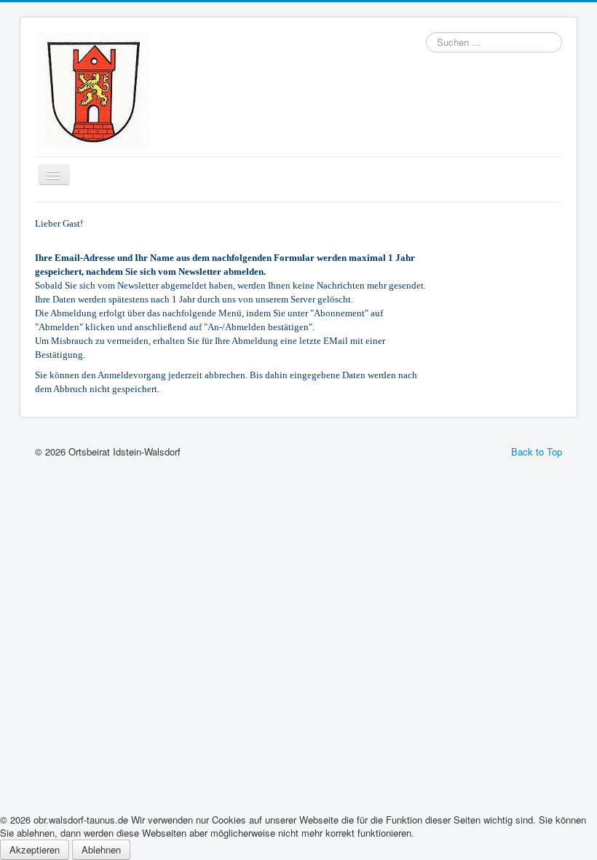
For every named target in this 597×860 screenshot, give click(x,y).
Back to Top (536, 451)
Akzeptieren (34, 849)
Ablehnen (101, 849)
